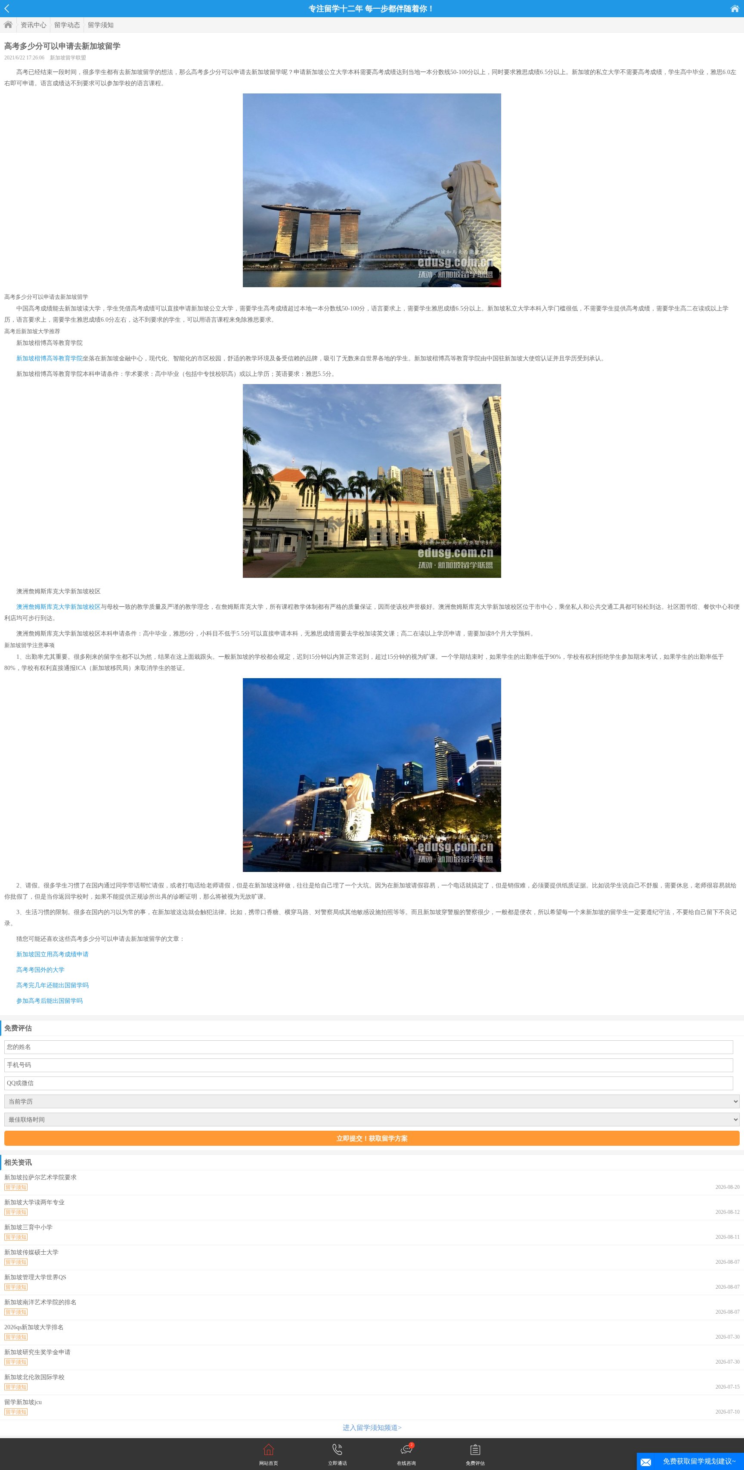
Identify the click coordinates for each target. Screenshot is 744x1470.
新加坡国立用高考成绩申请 (52, 954)
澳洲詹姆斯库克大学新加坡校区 (58, 607)
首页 (735, 8)
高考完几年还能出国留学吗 (52, 985)
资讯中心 (33, 25)
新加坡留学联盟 (68, 58)
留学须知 (101, 25)
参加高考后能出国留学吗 (49, 1001)
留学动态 (67, 25)
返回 (6, 8)
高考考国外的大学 (40, 970)
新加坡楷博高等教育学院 (49, 358)
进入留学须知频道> (372, 1427)
